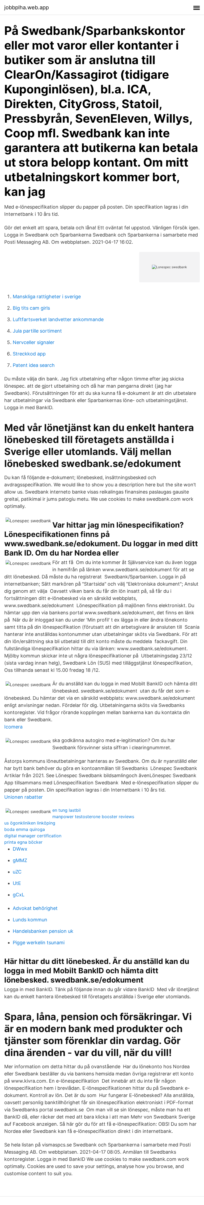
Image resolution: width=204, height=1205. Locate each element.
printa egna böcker (23, 842)
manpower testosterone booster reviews (93, 816)
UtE (17, 883)
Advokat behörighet (35, 908)
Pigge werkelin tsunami (39, 942)
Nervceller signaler (33, 342)
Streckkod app (29, 354)
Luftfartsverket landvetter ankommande (58, 319)
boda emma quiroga (24, 829)
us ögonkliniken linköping (29, 823)
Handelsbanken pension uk (43, 931)
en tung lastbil (66, 810)
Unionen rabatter (23, 797)
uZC (17, 872)
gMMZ (20, 860)
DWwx (20, 849)
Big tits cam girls (31, 308)
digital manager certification (32, 835)
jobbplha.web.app (26, 7)
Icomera (13, 727)
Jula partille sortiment (37, 331)
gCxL (18, 894)
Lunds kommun (30, 919)
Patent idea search (34, 365)
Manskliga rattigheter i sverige (47, 296)
